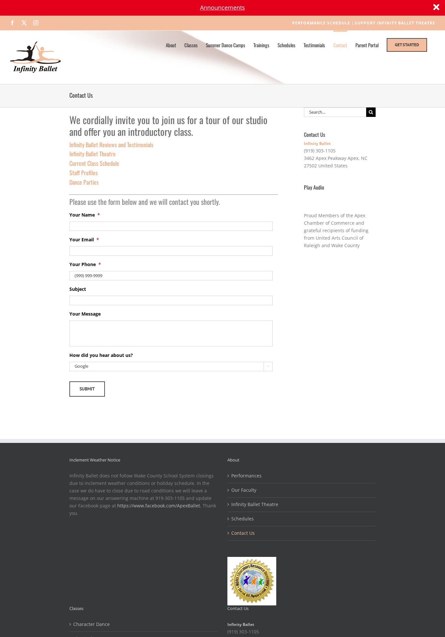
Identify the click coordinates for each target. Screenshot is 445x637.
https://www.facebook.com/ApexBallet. (159, 506)
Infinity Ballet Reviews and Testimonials (111, 144)
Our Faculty (243, 490)
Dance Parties (84, 182)
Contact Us (243, 533)
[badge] (251, 560)
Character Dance (91, 624)
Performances (246, 476)
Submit (87, 389)
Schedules (242, 519)
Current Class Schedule (94, 163)
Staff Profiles (83, 172)
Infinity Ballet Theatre (92, 153)
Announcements (222, 7)
